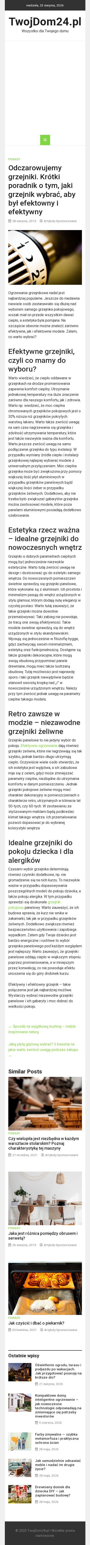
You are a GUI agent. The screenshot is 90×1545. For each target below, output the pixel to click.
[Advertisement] (45, 88)
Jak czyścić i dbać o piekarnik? (36, 1323)
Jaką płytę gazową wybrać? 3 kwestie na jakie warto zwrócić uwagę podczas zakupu (43, 1049)
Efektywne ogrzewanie (39, 746)
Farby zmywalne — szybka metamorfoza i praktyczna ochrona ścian (57, 1438)
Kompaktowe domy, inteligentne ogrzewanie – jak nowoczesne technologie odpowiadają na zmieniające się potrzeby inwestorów (58, 1405)
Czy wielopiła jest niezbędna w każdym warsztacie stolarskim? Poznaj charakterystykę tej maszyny (43, 1143)
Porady (14, 159)
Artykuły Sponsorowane (60, 221)
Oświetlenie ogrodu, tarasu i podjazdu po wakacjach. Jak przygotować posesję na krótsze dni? (58, 1371)
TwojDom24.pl (45, 21)
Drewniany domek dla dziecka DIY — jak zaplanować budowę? (52, 1491)
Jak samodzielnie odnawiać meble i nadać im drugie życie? (58, 1465)
